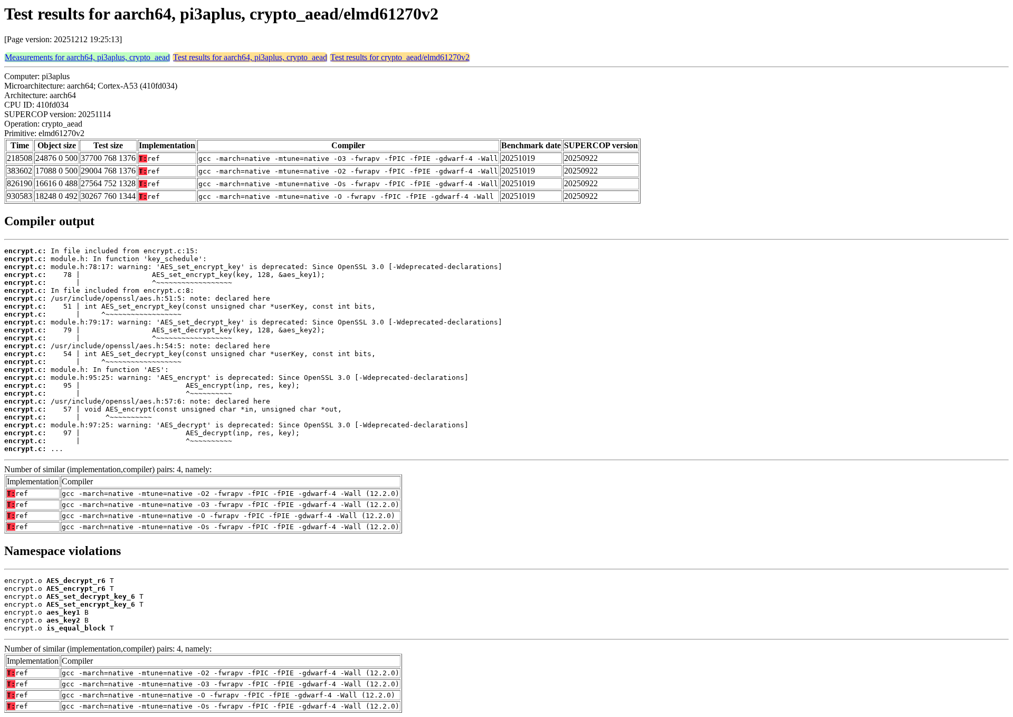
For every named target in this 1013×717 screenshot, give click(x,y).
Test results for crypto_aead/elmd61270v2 (400, 57)
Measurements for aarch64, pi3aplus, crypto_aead (87, 57)
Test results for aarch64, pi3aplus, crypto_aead (250, 57)
